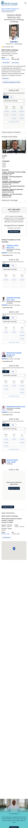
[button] (6, 62)
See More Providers (8, 507)
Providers (8, 8)
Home (3, 8)
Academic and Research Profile (11, 82)
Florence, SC (15, 8)
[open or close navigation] (25, 3)
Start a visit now (14, 231)
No (6, 265)
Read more (6, 78)
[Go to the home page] (10, 3)
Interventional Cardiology (8, 10)
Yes (13, 265)
